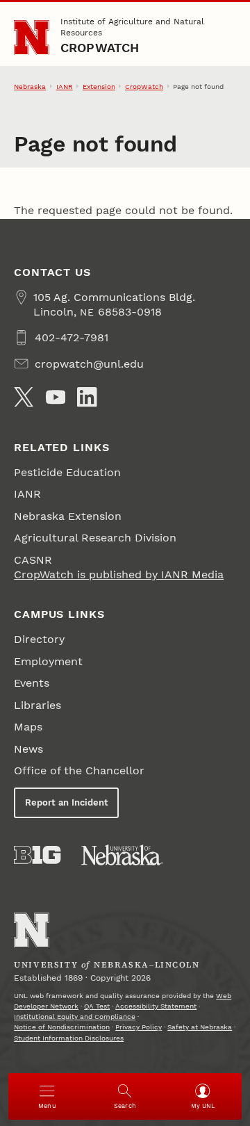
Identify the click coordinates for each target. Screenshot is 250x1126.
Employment (48, 661)
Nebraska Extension (68, 516)
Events (31, 683)
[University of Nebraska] (122, 854)
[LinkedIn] (87, 397)
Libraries (37, 705)
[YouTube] (55, 397)
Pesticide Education (67, 472)
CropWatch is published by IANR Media (119, 574)
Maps (28, 726)
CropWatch (100, 47)
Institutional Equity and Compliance (74, 1016)
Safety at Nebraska (199, 1027)
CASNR (33, 559)
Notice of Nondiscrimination (62, 1027)
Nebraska (30, 86)
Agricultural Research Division (95, 537)
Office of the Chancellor (79, 770)
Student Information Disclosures (69, 1038)
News (28, 749)
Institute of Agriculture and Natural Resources (132, 27)
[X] (23, 397)
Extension (99, 86)
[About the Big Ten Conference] (37, 855)
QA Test (97, 1006)
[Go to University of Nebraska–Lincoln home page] (31, 38)
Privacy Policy (138, 1027)
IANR (64, 86)
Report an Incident (66, 802)
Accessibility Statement (156, 1006)
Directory (39, 639)
